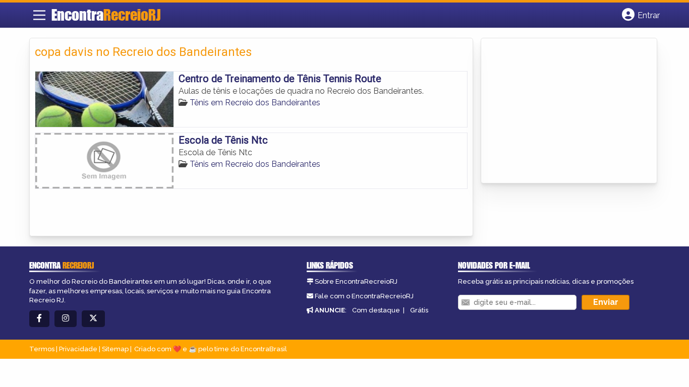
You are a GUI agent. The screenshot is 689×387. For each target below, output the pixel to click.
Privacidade (78, 349)
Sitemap (115, 349)
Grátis (419, 310)
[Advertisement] (562, 111)
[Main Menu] (39, 15)
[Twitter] (93, 318)
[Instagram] (65, 318)
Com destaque (376, 310)
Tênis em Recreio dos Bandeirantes (255, 102)
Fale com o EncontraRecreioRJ (364, 296)
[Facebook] (39, 318)
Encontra (105, 15)
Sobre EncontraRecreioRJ (356, 281)
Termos (41, 349)
